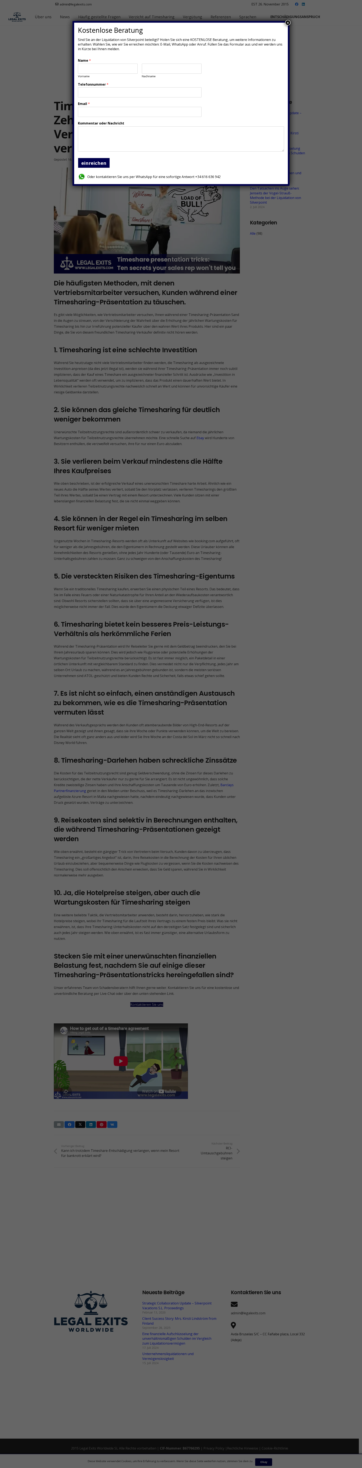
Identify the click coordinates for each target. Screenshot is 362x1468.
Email (84, 104)
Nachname (149, 76)
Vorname (84, 76)
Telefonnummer (93, 84)
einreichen (93, 163)
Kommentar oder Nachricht (101, 123)
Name (84, 60)
